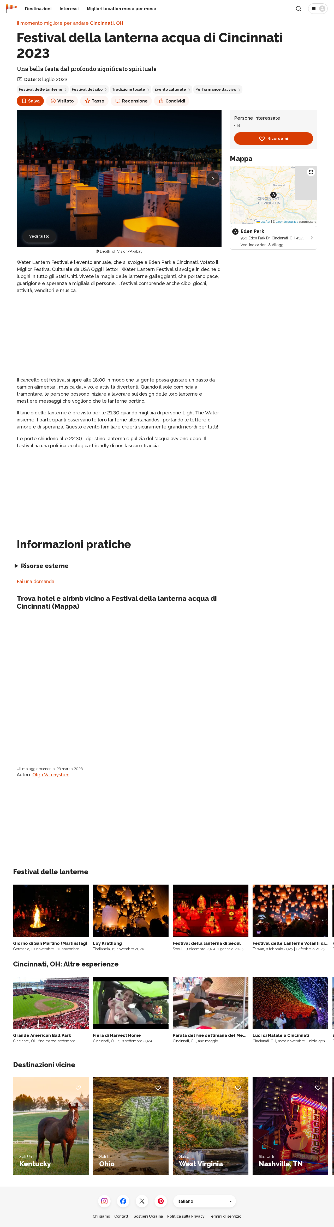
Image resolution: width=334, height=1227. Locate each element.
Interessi (69, 8)
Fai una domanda (35, 581)
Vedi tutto (39, 236)
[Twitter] (142, 1201)
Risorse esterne (45, 566)
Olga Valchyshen (50, 774)
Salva (34, 101)
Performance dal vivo (215, 89)
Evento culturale (170, 89)
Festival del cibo (87, 89)
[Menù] (318, 8)
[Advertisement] (119, 335)
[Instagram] (104, 1201)
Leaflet (265, 222)
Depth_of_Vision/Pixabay (121, 251)
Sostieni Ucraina (148, 1216)
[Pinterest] (160, 1201)
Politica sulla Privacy (186, 1216)
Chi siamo (101, 1216)
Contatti (121, 1216)
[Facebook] (123, 1201)
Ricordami (277, 139)
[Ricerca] (298, 8)
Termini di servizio (225, 1216)
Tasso (98, 101)
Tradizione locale (128, 89)
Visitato (65, 101)
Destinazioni (38, 8)
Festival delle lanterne (40, 89)
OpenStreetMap (287, 222)
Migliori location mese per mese (121, 8)
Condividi (175, 101)
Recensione (135, 101)
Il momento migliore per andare (70, 23)
